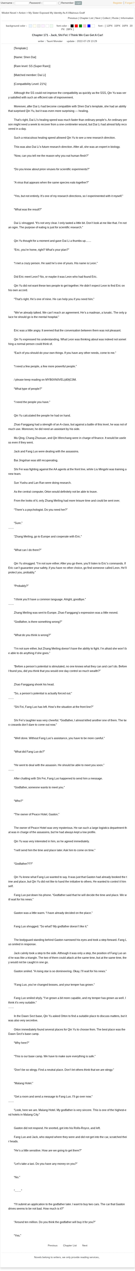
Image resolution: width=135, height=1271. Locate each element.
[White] (47, 25)
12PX (109, 25)
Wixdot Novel (9, 12)
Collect (106, 18)
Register (117, 2)
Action (22, 12)
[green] (51, 25)
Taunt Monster (55, 41)
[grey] (38, 25)
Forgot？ (130, 2)
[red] (76, 25)
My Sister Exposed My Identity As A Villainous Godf (56, 12)
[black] (72, 25)
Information (127, 18)
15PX (117, 25)
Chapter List (86, 18)
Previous (73, 18)
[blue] (30, 25)
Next (97, 18)
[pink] (43, 25)
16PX (125, 25)
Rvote (115, 18)
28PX (69, 29)
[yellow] (34, 25)
